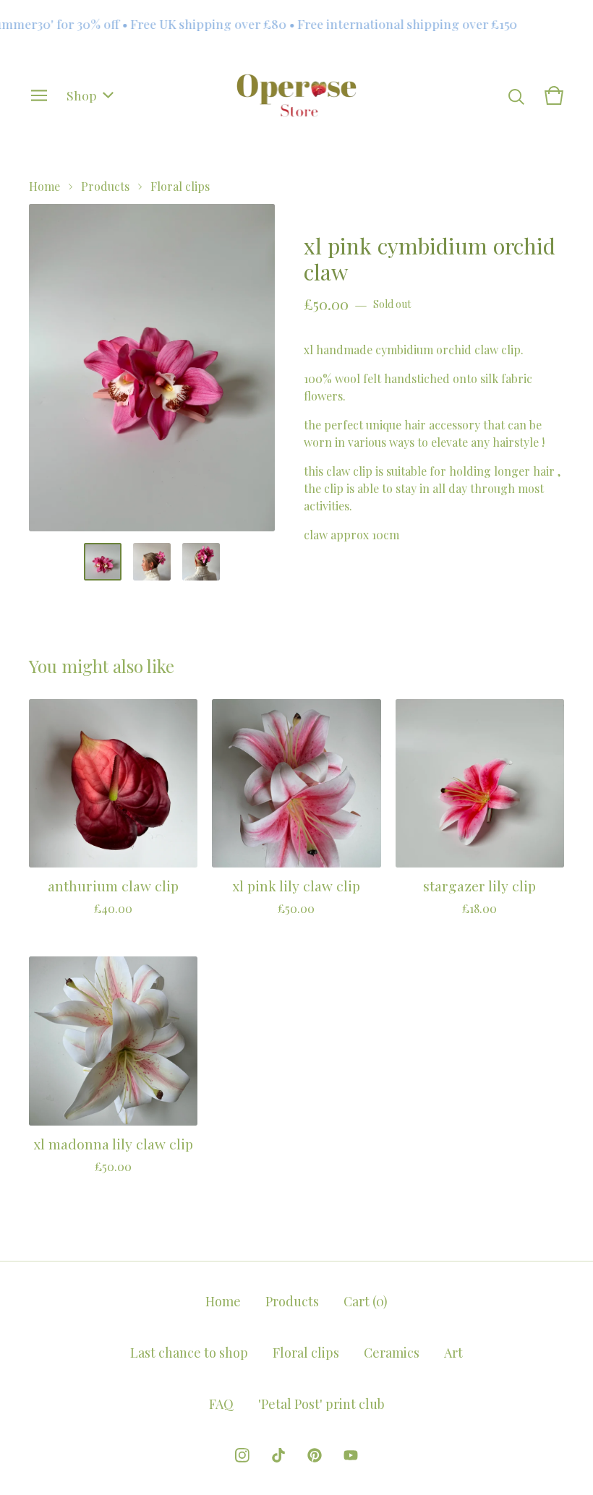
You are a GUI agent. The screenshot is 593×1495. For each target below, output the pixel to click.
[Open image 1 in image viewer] (152, 367)
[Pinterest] (314, 1455)
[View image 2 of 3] (152, 562)
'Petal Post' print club (321, 1404)
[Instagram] (242, 1455)
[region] (296, 24)
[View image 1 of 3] (102, 562)
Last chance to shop (189, 1352)
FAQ (221, 1404)
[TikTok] (278, 1455)
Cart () (366, 1301)
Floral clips (180, 186)
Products (105, 186)
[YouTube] (351, 1455)
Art (453, 1352)
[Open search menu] (516, 95)
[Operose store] (296, 95)
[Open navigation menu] (39, 95)
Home (44, 186)
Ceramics (391, 1352)
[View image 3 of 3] (201, 562)
